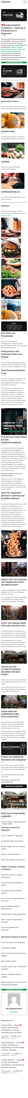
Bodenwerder (16, 51)
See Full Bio (13, 1012)
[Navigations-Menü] (25, 2)
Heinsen (14, 49)
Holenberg (13, 47)
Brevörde (9, 51)
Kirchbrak (20, 49)
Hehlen (3, 49)
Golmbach (4, 51)
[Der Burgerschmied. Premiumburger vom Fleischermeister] (5, 2)
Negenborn (9, 49)
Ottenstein (19, 47)
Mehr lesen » (14, 1038)
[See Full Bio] (17, 1012)
